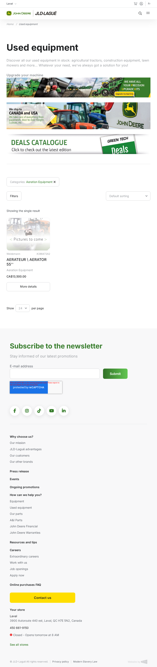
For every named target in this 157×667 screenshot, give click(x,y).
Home (10, 24)
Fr (149, 3)
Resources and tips (23, 542)
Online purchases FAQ (25, 584)
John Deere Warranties (25, 532)
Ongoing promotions (24, 487)
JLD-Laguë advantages (25, 449)
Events (14, 479)
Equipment (17, 501)
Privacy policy (60, 661)
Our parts (16, 513)
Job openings (19, 569)
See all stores (19, 644)
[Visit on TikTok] (39, 411)
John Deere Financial (24, 526)
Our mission (17, 442)
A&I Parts (16, 520)
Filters (14, 196)
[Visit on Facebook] (15, 411)
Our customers (19, 455)
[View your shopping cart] (135, 3)
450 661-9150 (19, 627)
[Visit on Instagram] (27, 411)
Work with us (18, 562)
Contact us (42, 598)
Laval (13, 616)
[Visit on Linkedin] (64, 411)
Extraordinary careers (24, 556)
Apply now (17, 575)
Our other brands (21, 461)
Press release (19, 471)
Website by (134, 661)
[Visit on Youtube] (51, 411)
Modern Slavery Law (85, 661)
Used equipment (21, 507)
